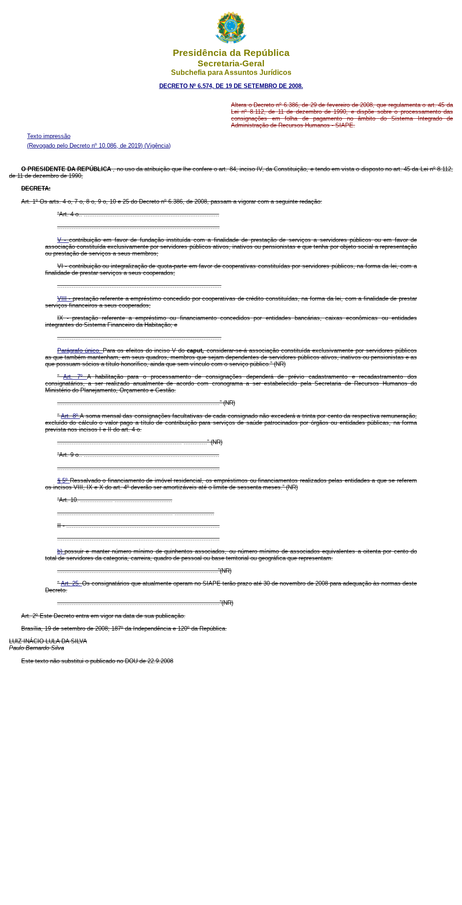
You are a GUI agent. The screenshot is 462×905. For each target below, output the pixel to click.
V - (63, 240)
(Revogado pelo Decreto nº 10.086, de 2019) (85, 145)
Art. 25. (71, 583)
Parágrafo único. (80, 350)
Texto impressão (48, 136)
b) (61, 551)
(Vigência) (157, 145)
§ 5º (63, 480)
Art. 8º (70, 416)
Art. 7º (75, 376)
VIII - (65, 298)
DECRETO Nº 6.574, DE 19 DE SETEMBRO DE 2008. (231, 86)
